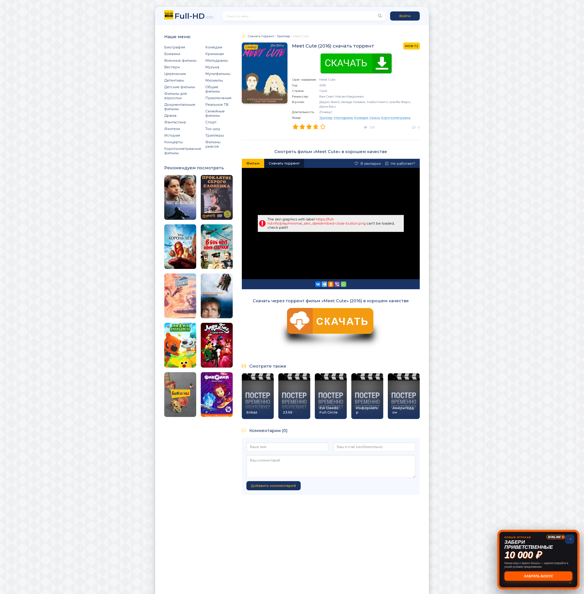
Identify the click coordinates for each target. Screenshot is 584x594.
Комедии (213, 47)
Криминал (214, 54)
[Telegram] (324, 284)
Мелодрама (343, 117)
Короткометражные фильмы (182, 150)
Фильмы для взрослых (175, 95)
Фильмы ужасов (212, 144)
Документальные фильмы (179, 106)
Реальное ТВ (216, 104)
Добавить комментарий (273, 485)
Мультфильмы (217, 74)
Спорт (210, 122)
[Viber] (337, 284)
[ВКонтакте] (318, 284)
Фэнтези (172, 129)
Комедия (361, 117)
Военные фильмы (180, 60)
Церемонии (175, 74)
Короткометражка (395, 117)
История (172, 135)
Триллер (326, 117)
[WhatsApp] (343, 284)
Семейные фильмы (215, 113)
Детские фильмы (179, 87)
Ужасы (374, 117)
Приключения (218, 98)
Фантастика (175, 122)
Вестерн (172, 67)
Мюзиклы (214, 80)
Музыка (212, 67)
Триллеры (214, 135)
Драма (170, 115)
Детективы (174, 80)
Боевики (172, 54)
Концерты (173, 142)
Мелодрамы (216, 60)
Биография (174, 47)
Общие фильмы (212, 89)
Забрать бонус (538, 576)
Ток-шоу (212, 129)
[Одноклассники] (331, 284)
